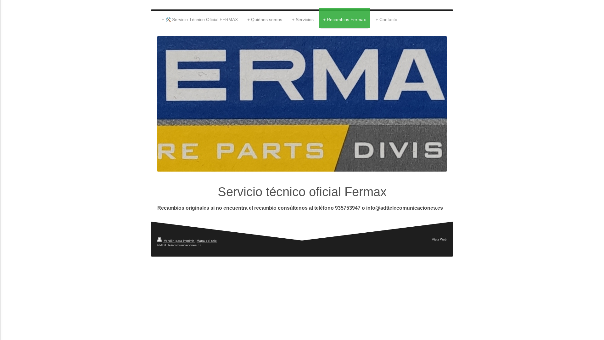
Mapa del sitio (207, 240)
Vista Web (439, 239)
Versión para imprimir (179, 240)
